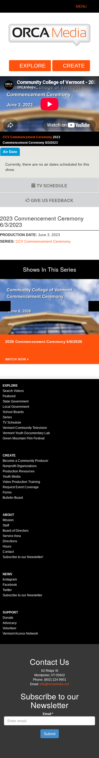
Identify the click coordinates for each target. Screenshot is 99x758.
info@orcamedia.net (54, 684)
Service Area (12, 536)
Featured (9, 396)
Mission (8, 520)
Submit (49, 734)
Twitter (7, 590)
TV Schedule (51, 186)
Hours (7, 546)
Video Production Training (21, 482)
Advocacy (10, 623)
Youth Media (12, 476)
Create (74, 66)
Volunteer (9, 628)
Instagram (10, 579)
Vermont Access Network (20, 633)
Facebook (10, 585)
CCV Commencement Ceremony (43, 241)
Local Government (16, 407)
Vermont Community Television (25, 428)
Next (93, 306)
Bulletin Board (13, 498)
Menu (81, 6)
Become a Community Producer (25, 461)
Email (48, 714)
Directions (10, 541)
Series (7, 417)
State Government (16, 401)
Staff (6, 525)
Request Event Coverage (21, 487)
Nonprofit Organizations (20, 466)
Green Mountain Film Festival (24, 438)
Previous (5, 306)
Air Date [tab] (10, 152)
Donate (8, 618)
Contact (8, 552)
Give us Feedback (51, 200)
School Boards (13, 412)
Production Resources (19, 471)
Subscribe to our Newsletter (22, 595)
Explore (33, 66)
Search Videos (13, 391)
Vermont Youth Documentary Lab (26, 433)
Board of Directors (16, 530)
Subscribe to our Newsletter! (23, 557)
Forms (7, 492)
